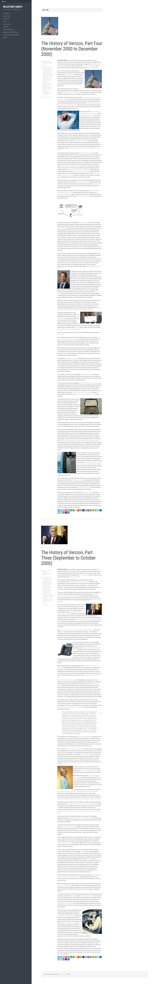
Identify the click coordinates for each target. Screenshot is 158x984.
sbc (46, 81)
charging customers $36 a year (65, 903)
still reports (96, 184)
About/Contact (6, 13)
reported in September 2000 (84, 736)
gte (47, 587)
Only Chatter (6, 26)
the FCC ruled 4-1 (85, 754)
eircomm (45, 586)
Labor (44, 571)
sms (49, 81)
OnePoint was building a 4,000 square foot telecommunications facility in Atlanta (78, 799)
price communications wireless (47, 79)
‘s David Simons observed (67, 680)
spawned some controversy (68, 826)
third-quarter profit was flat (86, 115)
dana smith (45, 582)
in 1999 (89, 859)
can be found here (96, 64)
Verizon (44, 64)
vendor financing (63, 228)
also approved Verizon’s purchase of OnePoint (69, 791)
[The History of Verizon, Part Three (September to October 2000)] (72, 535)
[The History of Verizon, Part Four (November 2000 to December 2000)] (72, 26)
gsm (52, 70)
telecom (44, 82)
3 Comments (45, 604)
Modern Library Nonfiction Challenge (11, 34)
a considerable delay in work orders (79, 581)
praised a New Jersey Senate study (66, 915)
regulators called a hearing (81, 140)
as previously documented (83, 196)
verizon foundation (47, 89)
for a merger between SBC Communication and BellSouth (82, 804)
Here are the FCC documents (89, 791)
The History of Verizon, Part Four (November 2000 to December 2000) (71, 48)
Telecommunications (47, 62)
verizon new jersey (47, 92)
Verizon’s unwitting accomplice (74, 749)
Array (68, 974)
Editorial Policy (6, 16)
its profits (77, 327)
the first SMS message (87, 374)
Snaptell (73, 896)
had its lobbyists (68, 74)
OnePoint (48, 592)
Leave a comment (46, 97)
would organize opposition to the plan (71, 166)
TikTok (4, 21)
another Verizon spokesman (67, 923)
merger (44, 591)
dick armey (48, 583)
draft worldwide (47, 70)
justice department (47, 590)
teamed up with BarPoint (86, 896)
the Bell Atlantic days (85, 153)
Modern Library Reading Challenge (10, 32)
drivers (47, 585)
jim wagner (47, 589)
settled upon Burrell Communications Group (80, 818)
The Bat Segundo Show (8, 29)
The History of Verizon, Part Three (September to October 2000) (68, 558)
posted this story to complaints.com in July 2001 (70, 707)
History (49, 61)
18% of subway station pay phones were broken (85, 440)
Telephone (45, 85)
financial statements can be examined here (68, 329)
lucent (44, 76)
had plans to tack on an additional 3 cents (84, 394)
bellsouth (49, 68)
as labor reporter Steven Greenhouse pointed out (77, 630)
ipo (43, 589)
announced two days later (84, 487)
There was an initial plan (63, 885)
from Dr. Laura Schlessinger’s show (89, 770)
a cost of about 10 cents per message (88, 383)
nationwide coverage (87, 492)
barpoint (45, 577)
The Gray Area (6, 18)
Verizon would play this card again (81, 171)
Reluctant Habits (12, 6)
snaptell (47, 595)
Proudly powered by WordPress (51, 974)
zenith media (45, 94)
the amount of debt (84, 222)
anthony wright (46, 67)
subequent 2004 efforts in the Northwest (79, 169)
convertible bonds (47, 69)
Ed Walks (5, 37)
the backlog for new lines (83, 182)
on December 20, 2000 (77, 480)
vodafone (49, 600)
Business (45, 61)
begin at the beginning (72, 358)
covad (49, 581)
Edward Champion (52, 38)
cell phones (45, 580)
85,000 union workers (75, 596)
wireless (45, 602)
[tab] (3, 1)
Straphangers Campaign (65, 440)
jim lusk (48, 72)
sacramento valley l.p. (48, 594)
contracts (45, 581)
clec (50, 580)
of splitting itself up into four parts (71, 92)
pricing (49, 80)
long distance (50, 74)
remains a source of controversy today (82, 392)
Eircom (82, 851)
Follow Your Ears (6, 24)
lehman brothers (47, 73)
